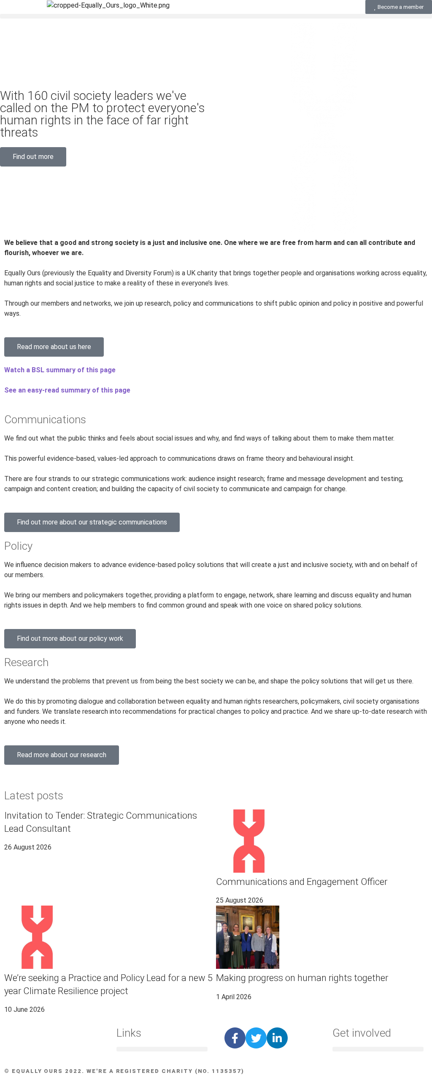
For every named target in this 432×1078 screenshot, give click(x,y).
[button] (216, 16)
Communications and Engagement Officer (301, 881)
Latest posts (33, 795)
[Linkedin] (277, 1037)
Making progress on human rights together (302, 978)
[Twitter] (256, 1037)
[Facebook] (235, 1037)
